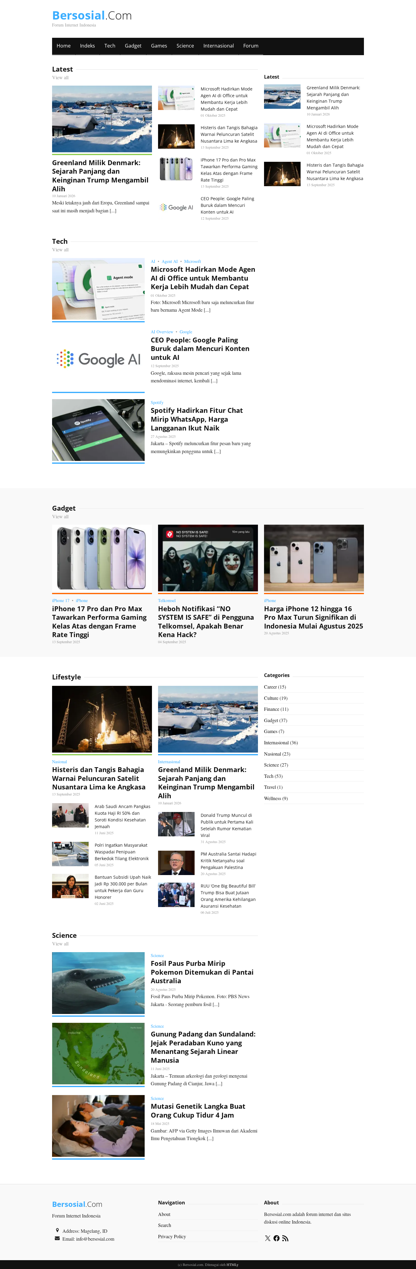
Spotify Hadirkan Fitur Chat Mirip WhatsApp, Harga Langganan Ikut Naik (197, 419)
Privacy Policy (172, 1236)
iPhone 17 (60, 600)
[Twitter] (267, 1239)
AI (153, 261)
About (164, 1214)
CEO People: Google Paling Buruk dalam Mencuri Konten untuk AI (227, 205)
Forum (251, 45)
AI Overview (162, 332)
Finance (271, 709)
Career (270, 686)
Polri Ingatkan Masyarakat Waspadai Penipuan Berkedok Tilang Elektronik (122, 851)
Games (159, 45)
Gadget (133, 45)
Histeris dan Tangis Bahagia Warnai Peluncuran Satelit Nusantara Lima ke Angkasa (229, 134)
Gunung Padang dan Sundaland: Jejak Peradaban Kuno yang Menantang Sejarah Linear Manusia (203, 1047)
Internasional (218, 45)
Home (64, 45)
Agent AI (170, 261)
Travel (270, 787)
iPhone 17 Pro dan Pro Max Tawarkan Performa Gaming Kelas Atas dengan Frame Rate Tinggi (99, 621)
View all (60, 77)
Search (164, 1225)
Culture (271, 698)
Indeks (87, 45)
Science (185, 45)
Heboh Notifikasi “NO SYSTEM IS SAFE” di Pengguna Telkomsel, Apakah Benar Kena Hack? (206, 621)
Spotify (157, 402)
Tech (109, 45)
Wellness (272, 798)
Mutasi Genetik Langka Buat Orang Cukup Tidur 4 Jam (198, 1110)
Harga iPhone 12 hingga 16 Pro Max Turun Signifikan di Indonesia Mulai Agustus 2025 (313, 617)
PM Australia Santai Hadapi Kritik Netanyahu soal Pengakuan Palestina (228, 860)
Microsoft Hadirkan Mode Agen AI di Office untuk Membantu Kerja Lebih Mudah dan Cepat (203, 277)
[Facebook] (276, 1239)
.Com (92, 15)
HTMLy (232, 1264)
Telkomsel (167, 600)
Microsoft (192, 261)
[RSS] (285, 1239)
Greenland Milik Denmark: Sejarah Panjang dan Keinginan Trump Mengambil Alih (100, 175)
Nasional (59, 761)
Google (186, 332)
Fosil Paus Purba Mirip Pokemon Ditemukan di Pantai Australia (202, 972)
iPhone (82, 600)
